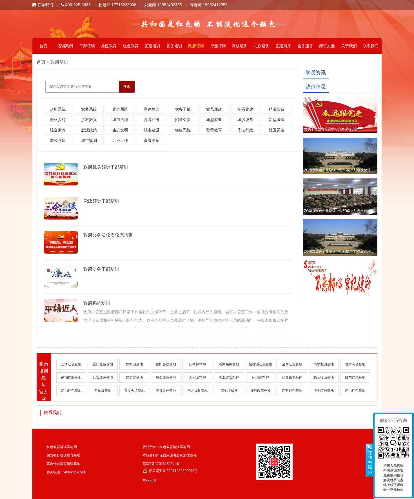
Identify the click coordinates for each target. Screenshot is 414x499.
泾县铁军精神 (292, 377)
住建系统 (183, 130)
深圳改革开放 (260, 391)
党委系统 (89, 109)
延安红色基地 (103, 377)
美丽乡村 (58, 119)
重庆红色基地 (103, 364)
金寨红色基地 (292, 364)
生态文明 (120, 130)
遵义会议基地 (134, 391)
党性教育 (109, 46)
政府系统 (58, 109)
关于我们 (349, 46)
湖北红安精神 (229, 377)
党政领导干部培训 (101, 201)
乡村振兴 (89, 119)
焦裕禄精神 (197, 364)
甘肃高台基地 (355, 364)
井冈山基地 (134, 364)
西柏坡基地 (102, 391)
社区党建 (276, 130)
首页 (43, 46)
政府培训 (196, 46)
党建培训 (152, 46)
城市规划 (89, 140)
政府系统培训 (96, 303)
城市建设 (151, 130)
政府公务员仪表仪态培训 (108, 235)
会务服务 (305, 46)
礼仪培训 (262, 46)
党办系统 (120, 109)
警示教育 (214, 130)
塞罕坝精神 (229, 391)
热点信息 (316, 86)
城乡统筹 (245, 119)
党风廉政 (214, 109)
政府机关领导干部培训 (105, 167)
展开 (369, 460)
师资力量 (327, 46)
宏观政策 (89, 130)
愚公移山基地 (323, 377)
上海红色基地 (71, 364)
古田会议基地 (166, 364)
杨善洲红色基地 (260, 364)
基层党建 (245, 109)
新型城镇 (276, 119)
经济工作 (120, 140)
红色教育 (131, 46)
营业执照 (149, 481)
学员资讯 (316, 72)
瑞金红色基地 (166, 377)
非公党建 (58, 140)
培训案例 (65, 46)
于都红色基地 (166, 391)
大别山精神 (197, 377)
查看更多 (151, 140)
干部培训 (87, 46)
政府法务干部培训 (101, 269)
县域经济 (151, 119)
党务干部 (183, 109)
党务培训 (174, 46)
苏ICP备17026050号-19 (161, 464)
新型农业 (214, 119)
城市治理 (120, 119)
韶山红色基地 (71, 391)
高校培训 (240, 46)
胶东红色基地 (355, 377)
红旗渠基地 (134, 377)
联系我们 (44, 5)
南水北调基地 (323, 364)
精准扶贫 (276, 109)
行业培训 (218, 46)
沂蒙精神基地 (229, 364)
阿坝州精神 (260, 377)
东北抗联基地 (197, 391)
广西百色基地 (292, 391)
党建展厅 (283, 46)
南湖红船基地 (71, 377)
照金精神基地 (323, 391)
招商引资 (183, 119)
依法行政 (245, 130)
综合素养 (58, 130)
